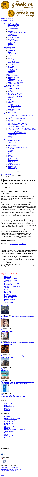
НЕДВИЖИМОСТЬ (10, 299)
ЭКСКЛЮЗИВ (8, 302)
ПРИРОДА (7, 292)
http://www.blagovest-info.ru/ (18, 244)
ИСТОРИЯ (7, 281)
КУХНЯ (6, 294)
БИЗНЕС (7, 300)
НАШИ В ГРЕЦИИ (10, 285)
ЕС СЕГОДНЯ (8, 297)
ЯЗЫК (6, 289)
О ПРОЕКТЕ (8, 403)
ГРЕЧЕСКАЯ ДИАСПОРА (12, 286)
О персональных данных (8, 470)
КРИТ (6, 424)
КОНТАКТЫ (8, 405)
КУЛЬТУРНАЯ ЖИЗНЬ (11, 283)
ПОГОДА (7, 428)
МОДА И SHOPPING (10, 296)
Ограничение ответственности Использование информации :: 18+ (11, 468)
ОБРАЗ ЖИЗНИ (9, 431)
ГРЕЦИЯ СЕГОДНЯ (10, 278)
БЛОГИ (6, 437)
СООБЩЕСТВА (9, 436)
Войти (3, 18)
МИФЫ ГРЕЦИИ (9, 421)
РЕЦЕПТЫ (7, 432)
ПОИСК (6, 408)
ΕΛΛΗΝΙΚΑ (4, 20)
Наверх (3, 475)
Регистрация (9, 18)
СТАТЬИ (7, 410)
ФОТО (6, 434)
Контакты (12, 20)
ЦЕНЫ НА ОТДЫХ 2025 (12, 418)
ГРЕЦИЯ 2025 (8, 417)
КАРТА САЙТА (9, 406)
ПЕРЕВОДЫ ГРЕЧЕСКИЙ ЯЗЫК (14, 429)
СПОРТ (6, 288)
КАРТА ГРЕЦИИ (9, 423)
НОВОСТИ (7, 277)
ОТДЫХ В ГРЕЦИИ (10, 280)
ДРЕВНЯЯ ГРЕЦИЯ (10, 420)
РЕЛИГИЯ (7, 291)
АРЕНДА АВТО (9, 426)
